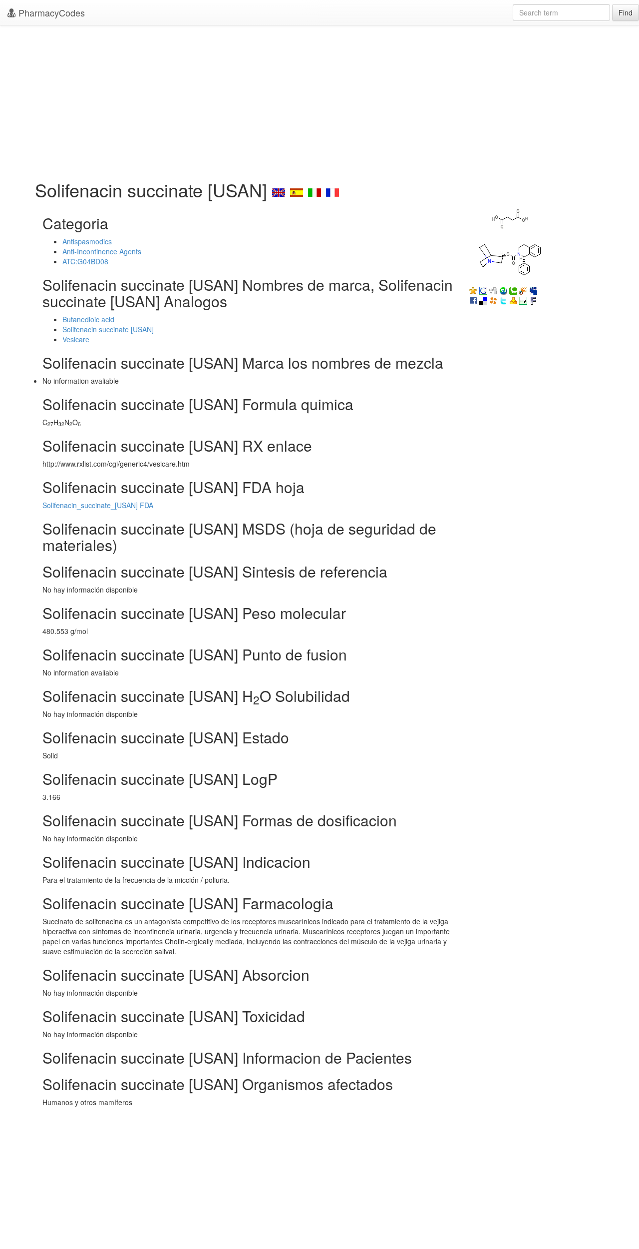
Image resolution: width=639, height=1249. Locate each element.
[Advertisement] (319, 100)
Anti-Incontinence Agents (101, 251)
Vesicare (75, 339)
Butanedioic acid (88, 319)
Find (626, 12)
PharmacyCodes (50, 12)
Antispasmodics (87, 241)
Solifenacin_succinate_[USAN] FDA (97, 505)
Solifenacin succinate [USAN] (108, 329)
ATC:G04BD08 (85, 261)
